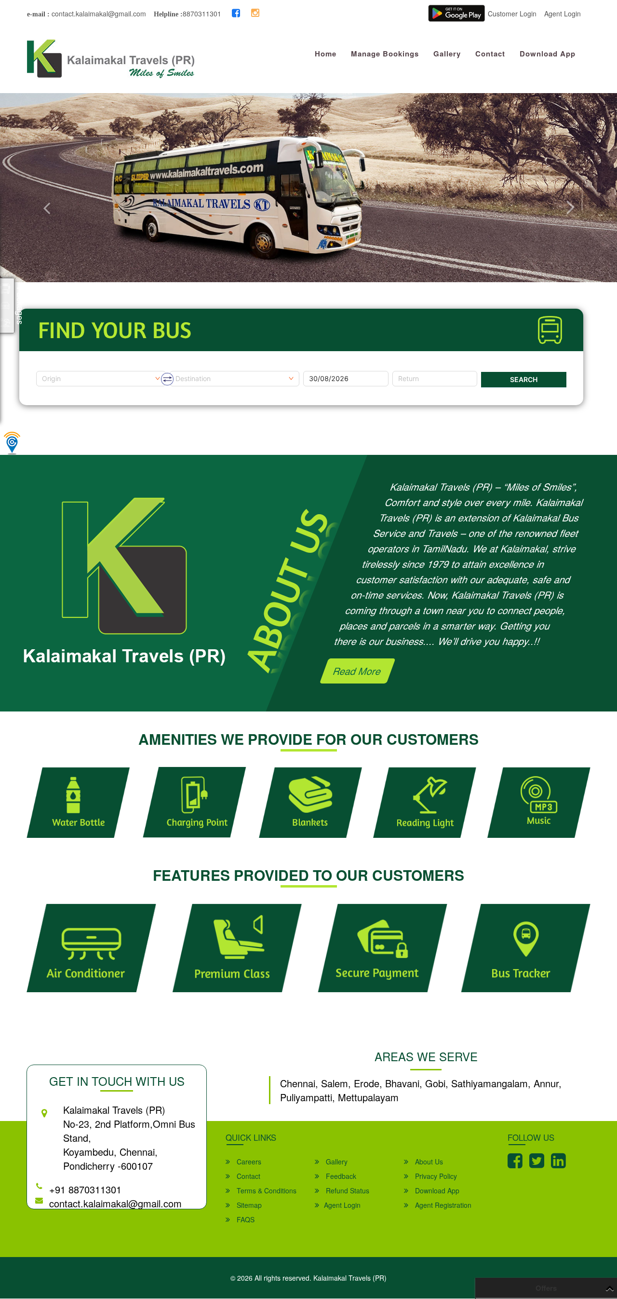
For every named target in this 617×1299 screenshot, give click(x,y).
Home (325, 53)
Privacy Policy (435, 1176)
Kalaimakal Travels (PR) (350, 1278)
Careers (248, 1161)
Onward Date (324, 367)
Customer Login (512, 13)
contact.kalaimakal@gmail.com (98, 13)
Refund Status (346, 1190)
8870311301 (202, 13)
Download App (548, 53)
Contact (490, 53)
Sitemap (248, 1205)
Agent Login (562, 13)
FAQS (245, 1219)
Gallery (447, 53)
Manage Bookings (385, 53)
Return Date (411, 367)
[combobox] (101, 378)
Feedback (340, 1176)
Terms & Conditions (265, 1190)
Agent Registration (442, 1205)
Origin (45, 367)
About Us (428, 1161)
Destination (187, 367)
